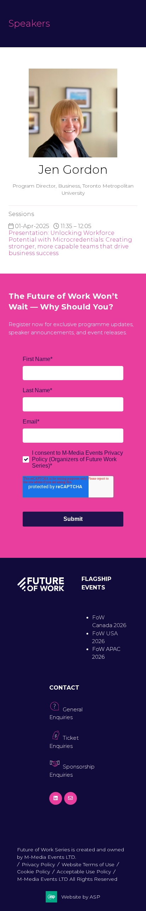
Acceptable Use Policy (84, 871)
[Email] (70, 798)
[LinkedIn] (55, 798)
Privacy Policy (38, 864)
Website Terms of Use (88, 864)
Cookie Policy (33, 871)
